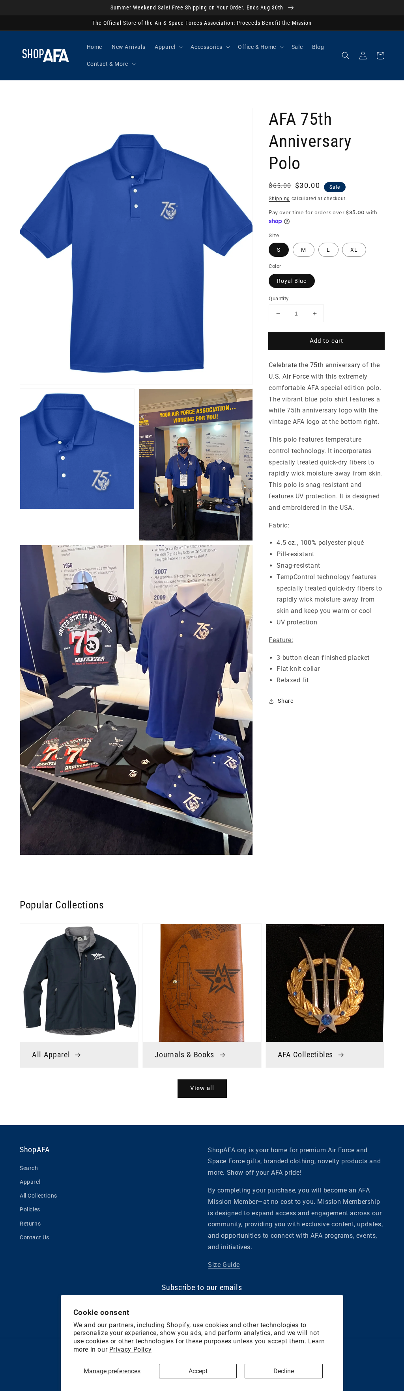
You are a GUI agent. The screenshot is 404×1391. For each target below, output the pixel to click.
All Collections (38, 1195)
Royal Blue (292, 281)
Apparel (30, 1182)
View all (202, 1088)
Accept (198, 1371)
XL (354, 250)
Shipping (279, 198)
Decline (283, 1371)
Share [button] (285, 701)
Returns (30, 1223)
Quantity (278, 298)
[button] (345, 55)
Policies (30, 1209)
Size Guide (224, 1264)
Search (29, 1168)
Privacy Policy (130, 1349)
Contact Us (34, 1237)
